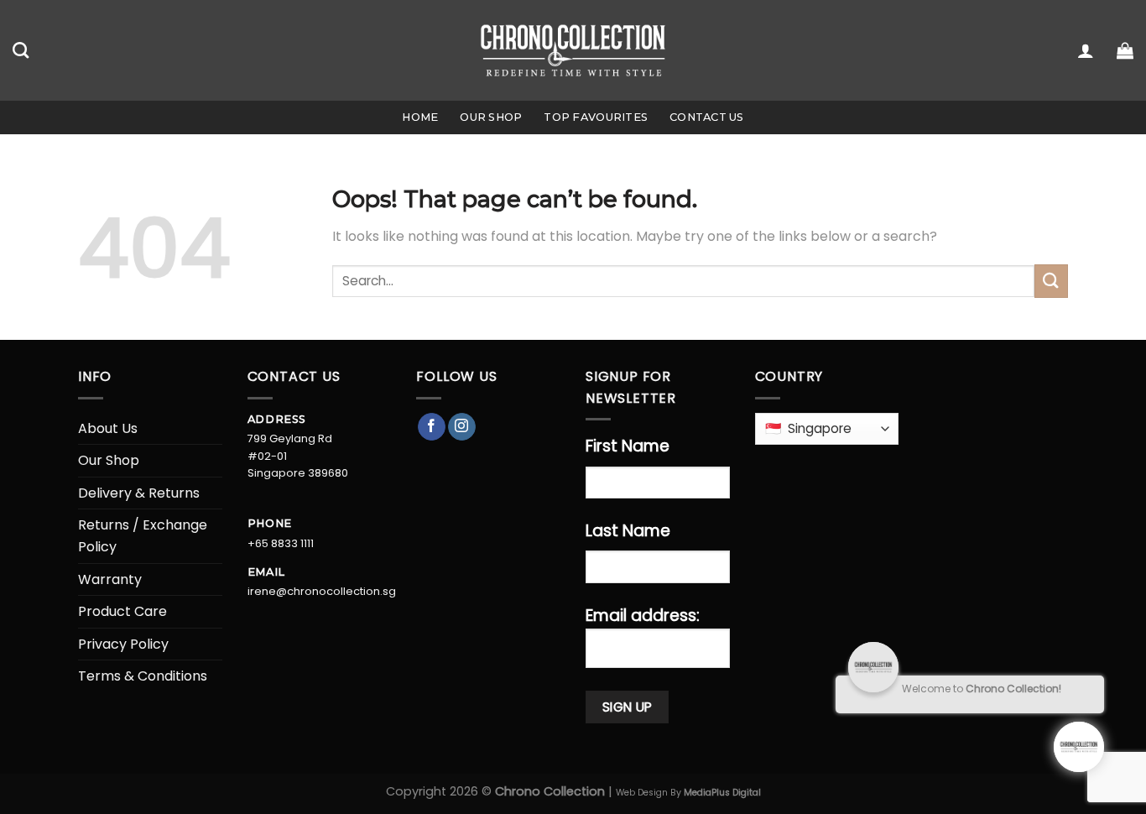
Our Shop (491, 117)
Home (420, 117)
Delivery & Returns (139, 493)
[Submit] (1051, 280)
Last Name (628, 530)
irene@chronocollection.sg (321, 591)
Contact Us (706, 117)
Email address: (643, 615)
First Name (627, 446)
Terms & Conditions (142, 676)
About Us (108, 428)
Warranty (110, 579)
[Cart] (1125, 50)
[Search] (21, 50)
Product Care (122, 611)
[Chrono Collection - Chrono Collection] (573, 49)
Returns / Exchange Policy (142, 535)
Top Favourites (596, 117)
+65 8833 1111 (280, 543)
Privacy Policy (123, 644)
